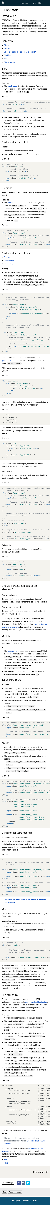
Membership (9, 260)
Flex (6, 1163)
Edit (4, 1192)
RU (40, 3)
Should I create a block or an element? (20, 52)
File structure (9, 62)
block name (12, 86)
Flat (5, 1160)
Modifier (7, 55)
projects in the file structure (36, 1002)
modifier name (14, 651)
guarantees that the (10, 361)
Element (7, 49)
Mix (5, 59)
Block (6, 45)
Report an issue (15, 1192)
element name (14, 203)
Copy (46, 102)
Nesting (7, 257)
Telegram (16, 1201)
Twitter (28, 1183)
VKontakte (23, 1183)
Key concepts (40, 1172)
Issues (25, 3)
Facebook (19, 1183)
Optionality (8, 264)
